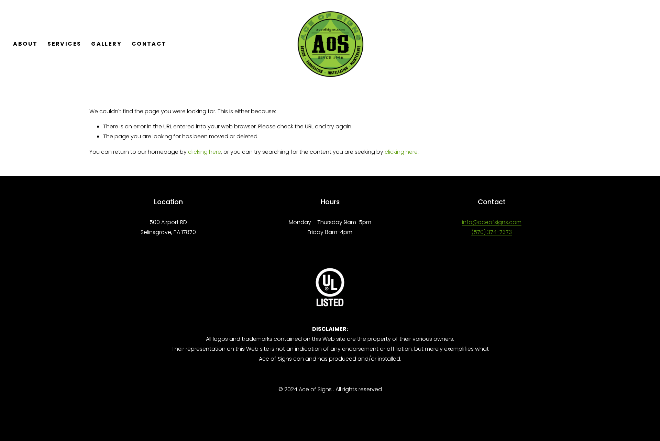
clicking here (204, 152)
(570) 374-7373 (491, 232)
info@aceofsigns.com (491, 222)
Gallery (106, 44)
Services (64, 44)
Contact (149, 44)
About (25, 44)
